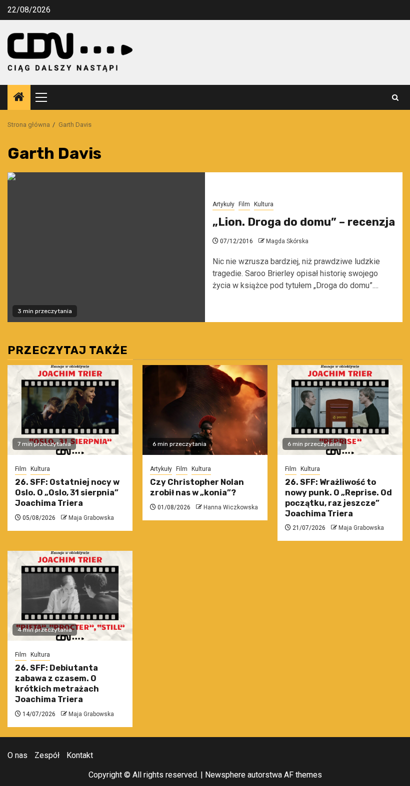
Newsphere (225, 775)
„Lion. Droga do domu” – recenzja (303, 222)
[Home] (19, 98)
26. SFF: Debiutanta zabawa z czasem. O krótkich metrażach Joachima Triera (57, 683)
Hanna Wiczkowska (231, 507)
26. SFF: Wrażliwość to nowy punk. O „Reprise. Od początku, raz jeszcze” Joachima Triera (338, 497)
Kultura (264, 204)
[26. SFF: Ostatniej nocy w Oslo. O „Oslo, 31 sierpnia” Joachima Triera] (70, 410)
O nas (18, 755)
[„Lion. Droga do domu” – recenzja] (106, 247)
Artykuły (223, 204)
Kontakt (79, 755)
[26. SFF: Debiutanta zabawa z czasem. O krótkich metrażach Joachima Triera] (70, 596)
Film (244, 204)
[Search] (395, 97)
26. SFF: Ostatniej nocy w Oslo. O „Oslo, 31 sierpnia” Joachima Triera (67, 492)
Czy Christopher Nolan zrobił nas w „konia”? (197, 487)
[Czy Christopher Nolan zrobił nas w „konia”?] (205, 410)
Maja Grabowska (91, 517)
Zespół (47, 755)
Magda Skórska (287, 241)
